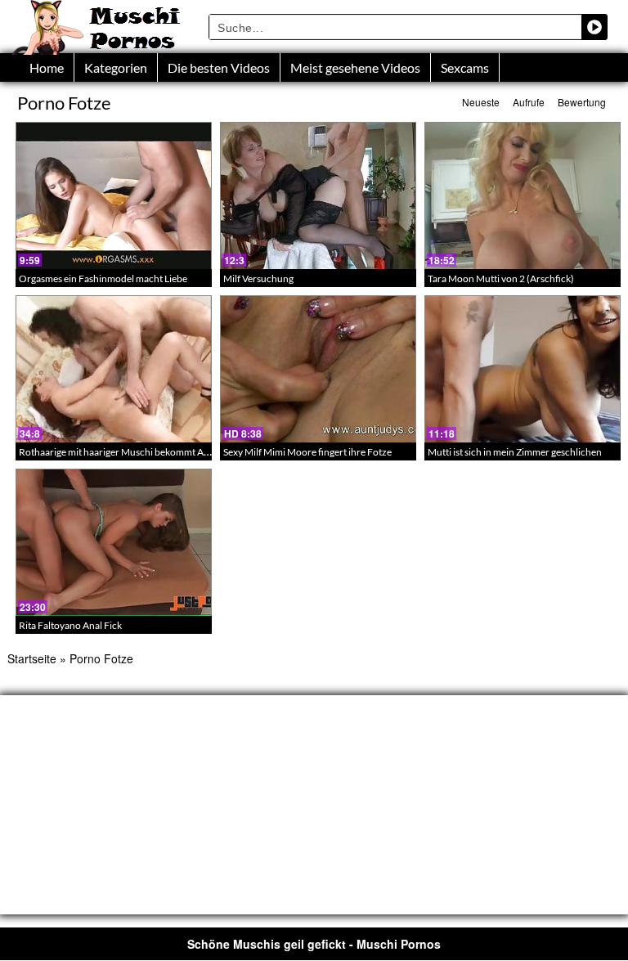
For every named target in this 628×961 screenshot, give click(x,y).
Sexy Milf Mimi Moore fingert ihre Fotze (307, 452)
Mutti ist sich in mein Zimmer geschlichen (515, 452)
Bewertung (582, 102)
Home (46, 67)
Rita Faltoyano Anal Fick (70, 625)
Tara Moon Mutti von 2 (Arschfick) (501, 278)
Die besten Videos (219, 67)
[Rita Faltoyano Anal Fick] (114, 542)
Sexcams (465, 67)
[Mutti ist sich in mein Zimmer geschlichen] (522, 368)
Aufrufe (529, 102)
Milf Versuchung (258, 278)
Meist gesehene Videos (355, 67)
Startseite (31, 658)
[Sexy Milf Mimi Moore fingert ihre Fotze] (318, 368)
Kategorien (115, 67)
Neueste (481, 102)
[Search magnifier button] (594, 27)
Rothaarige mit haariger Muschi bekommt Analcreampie (138, 452)
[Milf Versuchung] (318, 195)
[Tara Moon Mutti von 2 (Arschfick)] (522, 195)
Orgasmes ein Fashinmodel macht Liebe (103, 278)
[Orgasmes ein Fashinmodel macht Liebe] (114, 195)
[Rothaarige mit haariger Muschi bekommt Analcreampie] (114, 368)
